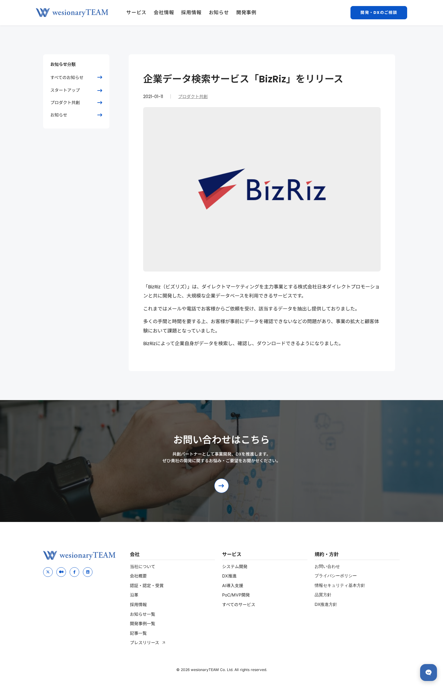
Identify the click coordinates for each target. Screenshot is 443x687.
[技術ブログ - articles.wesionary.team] (61, 572)
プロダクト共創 (193, 96)
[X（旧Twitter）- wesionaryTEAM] (48, 572)
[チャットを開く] (428, 672)
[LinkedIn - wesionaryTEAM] (88, 572)
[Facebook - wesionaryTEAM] (74, 572)
